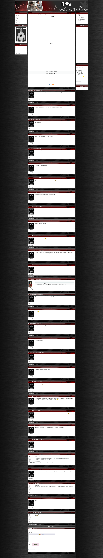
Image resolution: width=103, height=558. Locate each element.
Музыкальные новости (19, 51)
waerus (33, 323)
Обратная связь (18, 21)
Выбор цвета (40, 534)
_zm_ (33, 454)
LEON (33, 119)
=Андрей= (33, 177)
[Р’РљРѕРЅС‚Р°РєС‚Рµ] (49, 84)
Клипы (17, 18)
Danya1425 (33, 90)
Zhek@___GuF (34, 250)
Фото (16, 20)
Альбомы (17, 17)
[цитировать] (36, 102)
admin (38, 87)
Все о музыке (18, 52)
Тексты (17, 16)
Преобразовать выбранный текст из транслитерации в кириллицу (45, 534)
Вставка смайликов (39, 534)
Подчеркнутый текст (32, 534)
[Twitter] (51, 84)
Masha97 (33, 381)
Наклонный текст (30, 534)
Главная (17, 14)
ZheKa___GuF (34, 352)
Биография (17, 15)
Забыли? (82, 17)
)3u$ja (33, 396)
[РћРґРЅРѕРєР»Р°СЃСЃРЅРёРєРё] (53, 84)
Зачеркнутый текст (33, 534)
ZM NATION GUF (35, 439)
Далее (54, 526)
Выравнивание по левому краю (35, 534)
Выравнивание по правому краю (37, 534)
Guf (60, 555)
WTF (32, 163)
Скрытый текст (42, 534)
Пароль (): (81, 17)
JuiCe (33, 425)
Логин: (79, 15)
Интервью (17, 19)
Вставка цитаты (44, 534)
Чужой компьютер (82, 19)
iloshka (33, 192)
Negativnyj (33, 206)
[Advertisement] (51, 79)
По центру (36, 534)
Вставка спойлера (46, 534)
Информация (18, 53)
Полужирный (29, 534)
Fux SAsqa (34, 235)
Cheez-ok (33, 221)
